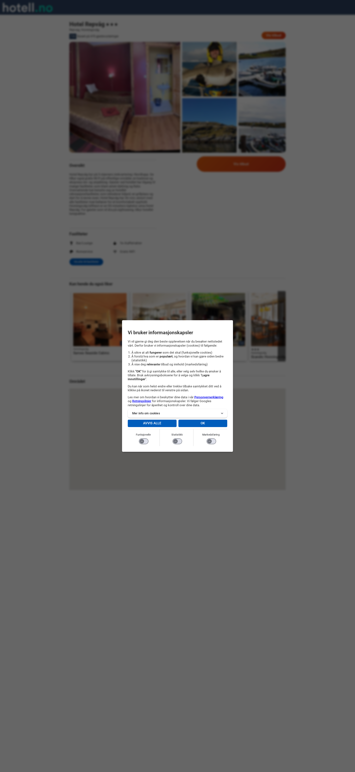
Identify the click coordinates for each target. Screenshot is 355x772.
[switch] (143, 441)
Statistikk (177, 434)
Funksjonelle (143, 434)
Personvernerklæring (208, 397)
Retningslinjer (141, 401)
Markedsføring (211, 434)
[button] (177, 413)
